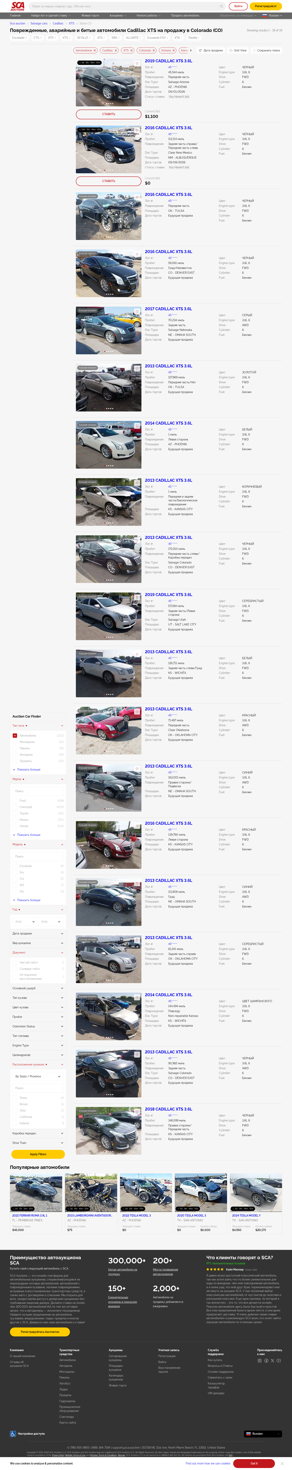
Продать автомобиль (185, 15)
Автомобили (84, 50)
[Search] (221, 6)
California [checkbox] (26, 1116)
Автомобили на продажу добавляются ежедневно (168, 1302)
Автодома (65, 1365)
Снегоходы (66, 1416)
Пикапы (64, 1377)
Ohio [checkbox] (23, 1110)
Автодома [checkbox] (26, 754)
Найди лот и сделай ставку (49, 15)
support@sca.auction (126, 1447)
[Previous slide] (76, 50)
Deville (194, 37)
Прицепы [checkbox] (26, 761)
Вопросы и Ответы (220, 1365)
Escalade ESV (157, 37)
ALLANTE (133, 37)
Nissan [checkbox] (24, 819)
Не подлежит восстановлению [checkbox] (31, 976)
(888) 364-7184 (100, 1447)
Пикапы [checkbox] (25, 748)
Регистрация (166, 1356)
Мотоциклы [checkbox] (27, 742)
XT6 (178, 37)
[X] (272, 1360)
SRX (115, 37)
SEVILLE (84, 37)
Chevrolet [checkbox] (26, 807)
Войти (238, 6)
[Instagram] (259, 1360)
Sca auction (17, 23)
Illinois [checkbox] (24, 1104)
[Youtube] (278, 1360)
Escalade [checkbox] (26, 866)
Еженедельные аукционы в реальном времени (122, 1302)
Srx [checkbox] (22, 872)
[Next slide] (188, 50)
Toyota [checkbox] (24, 813)
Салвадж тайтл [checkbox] (30, 968)
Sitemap (121, 1455)
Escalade (19, 37)
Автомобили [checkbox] (28, 735)
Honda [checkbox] (24, 826)
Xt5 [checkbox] (22, 885)
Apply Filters (38, 1154)
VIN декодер (216, 1393)
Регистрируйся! (266, 6)
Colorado (145, 50)
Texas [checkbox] (23, 1097)
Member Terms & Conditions (103, 1455)
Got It (254, 1463)
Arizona (166, 50)
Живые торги (90, 15)
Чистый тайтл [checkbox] (29, 962)
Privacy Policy (58, 1455)
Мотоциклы (66, 1371)
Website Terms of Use (75, 1455)
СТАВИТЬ (108, 114)
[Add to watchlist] (137, 63)
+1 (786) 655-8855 (78, 1447)
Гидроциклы (67, 1401)
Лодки (63, 1389)
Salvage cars (39, 23)
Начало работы (147, 15)
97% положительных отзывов (225, 1263)
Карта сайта (67, 1422)
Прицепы (65, 1395)
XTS (71, 23)
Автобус (65, 1383)
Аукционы (116, 15)
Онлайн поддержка (221, 1371)
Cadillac (58, 23)
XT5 (52, 37)
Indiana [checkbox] (24, 1123)
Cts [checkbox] (22, 878)
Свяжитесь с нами (220, 1377)
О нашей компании (22, 1356)
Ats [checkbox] (22, 891)
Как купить (215, 1360)
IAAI (230, 1455)
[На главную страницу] (17, 6)
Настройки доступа (31, 1433)
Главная (15, 15)
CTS (38, 37)
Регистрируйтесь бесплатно (40, 1331)
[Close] (282, 1463)
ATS (101, 37)
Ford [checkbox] (23, 800)
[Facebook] (266, 1360)
